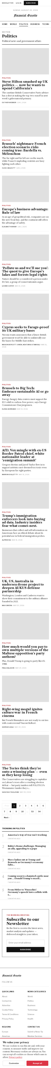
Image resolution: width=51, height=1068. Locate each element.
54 (39, 811)
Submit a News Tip (35, 1032)
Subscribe (31, 3)
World (13, 24)
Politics (23, 24)
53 (32, 811)
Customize (14, 1063)
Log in (18, 3)
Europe (5, 1032)
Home (4, 24)
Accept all (37, 1063)
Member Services (35, 1036)
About (4, 996)
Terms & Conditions (10, 1014)
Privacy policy (15, 1057)
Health (30, 1019)
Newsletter (7, 3)
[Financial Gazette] (25, 16)
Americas (6, 1036)
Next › (6, 817)
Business (35, 24)
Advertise (6, 1005)
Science (31, 1014)
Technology (33, 1010)
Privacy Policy (8, 1019)
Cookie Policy (7, 1010)
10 (22, 811)
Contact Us (6, 1001)
